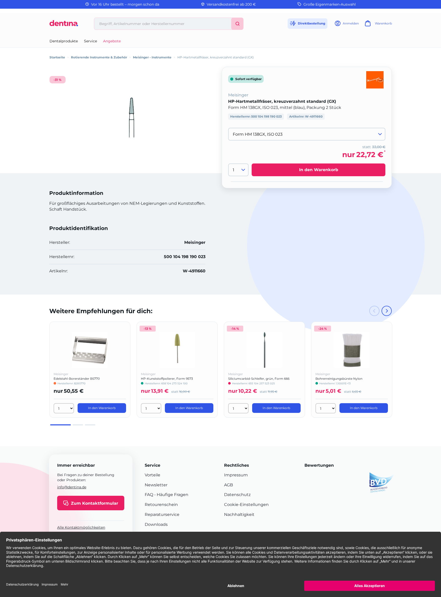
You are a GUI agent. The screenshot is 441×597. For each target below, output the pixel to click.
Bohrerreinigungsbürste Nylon (338, 378)
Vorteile (152, 475)
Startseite (57, 57)
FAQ (149, 494)
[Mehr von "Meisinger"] (375, 79)
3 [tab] (90, 424)
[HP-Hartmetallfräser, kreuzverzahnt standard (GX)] (131, 117)
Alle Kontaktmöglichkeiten (81, 527)
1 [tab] (60, 424)
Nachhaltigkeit (239, 514)
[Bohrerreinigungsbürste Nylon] (351, 350)
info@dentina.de (71, 487)
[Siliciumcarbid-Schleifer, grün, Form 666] (264, 350)
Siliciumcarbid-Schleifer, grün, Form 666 (258, 378)
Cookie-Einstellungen (246, 504)
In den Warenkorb (318, 169)
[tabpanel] (89, 370)
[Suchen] (237, 24)
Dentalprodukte (64, 41)
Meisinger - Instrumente (152, 57)
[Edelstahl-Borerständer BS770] (90, 350)
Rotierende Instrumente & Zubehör (99, 57)
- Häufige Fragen (170, 494)
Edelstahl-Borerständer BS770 (77, 378)
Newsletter (156, 484)
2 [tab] (78, 424)
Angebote (112, 41)
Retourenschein (161, 504)
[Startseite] (64, 25)
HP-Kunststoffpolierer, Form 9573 (167, 378)
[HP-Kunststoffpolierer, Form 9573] (177, 350)
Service (90, 41)
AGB (228, 484)
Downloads (156, 524)
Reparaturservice (162, 514)
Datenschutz (237, 494)
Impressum (236, 475)
